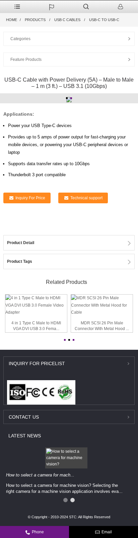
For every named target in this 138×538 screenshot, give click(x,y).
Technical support (86, 198)
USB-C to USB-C (104, 20)
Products (35, 20)
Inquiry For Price (30, 198)
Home (11, 20)
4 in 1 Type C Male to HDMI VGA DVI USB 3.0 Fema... (36, 326)
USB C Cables (67, 20)
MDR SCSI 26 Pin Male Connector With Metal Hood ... (102, 326)
